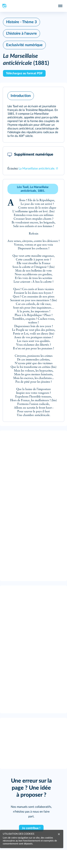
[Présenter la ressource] (55, 95)
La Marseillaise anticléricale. (37, 168)
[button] (33, 114)
